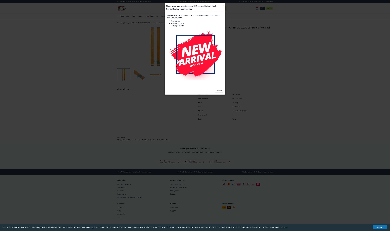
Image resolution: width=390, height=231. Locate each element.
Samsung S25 (175, 21)
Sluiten (219, 90)
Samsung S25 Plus (177, 23)
